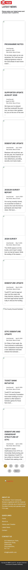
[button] (18, 2)
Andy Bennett (9, 48)
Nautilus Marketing (18, 564)
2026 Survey (11, 239)
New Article (9, 52)
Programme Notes (14, 44)
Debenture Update (14, 143)
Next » (17, 471)
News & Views (16, 52)
